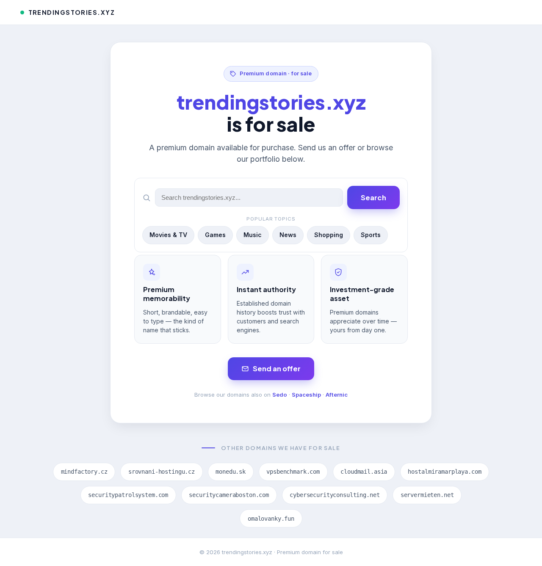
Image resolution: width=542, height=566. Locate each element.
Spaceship (306, 394)
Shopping (328, 234)
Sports (371, 234)
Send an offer (277, 368)
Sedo (279, 394)
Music (252, 234)
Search (373, 197)
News (287, 234)
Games (215, 234)
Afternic (337, 394)
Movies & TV (168, 234)
